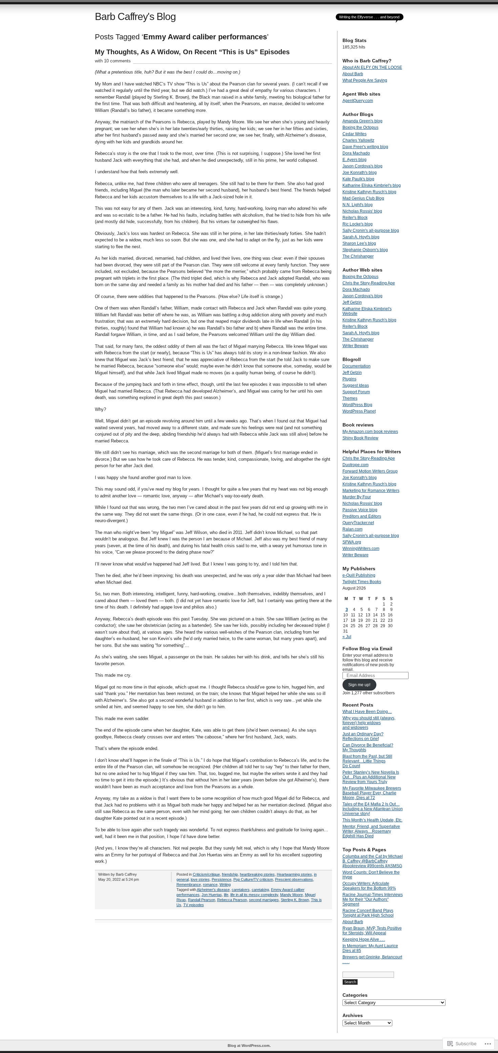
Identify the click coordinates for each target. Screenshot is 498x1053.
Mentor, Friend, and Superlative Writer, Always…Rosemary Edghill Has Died (371, 831)
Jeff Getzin (352, 302)
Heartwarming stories (294, 874)
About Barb (353, 74)
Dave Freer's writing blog (365, 146)
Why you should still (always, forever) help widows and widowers (369, 723)
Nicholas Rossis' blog (362, 211)
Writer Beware (356, 345)
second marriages (264, 900)
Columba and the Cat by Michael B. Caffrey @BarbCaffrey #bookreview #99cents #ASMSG (373, 861)
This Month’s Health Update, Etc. (372, 820)
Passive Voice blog (360, 510)
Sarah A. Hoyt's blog (361, 237)
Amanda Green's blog (362, 121)
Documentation (357, 366)
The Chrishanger (358, 256)
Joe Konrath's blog (360, 172)
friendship (230, 874)
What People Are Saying (365, 80)
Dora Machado (356, 153)
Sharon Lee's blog (359, 243)
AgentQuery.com (358, 100)
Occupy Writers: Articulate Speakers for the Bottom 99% (369, 886)
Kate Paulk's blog (358, 179)
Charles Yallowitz (358, 140)
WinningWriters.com (361, 548)
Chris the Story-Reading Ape (369, 283)
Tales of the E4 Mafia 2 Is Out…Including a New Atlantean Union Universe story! (373, 809)
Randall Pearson (201, 900)
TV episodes (193, 905)
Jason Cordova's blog (362, 166)
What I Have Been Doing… (367, 711)
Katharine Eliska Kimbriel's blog (372, 185)
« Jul (347, 636)
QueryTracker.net (358, 522)
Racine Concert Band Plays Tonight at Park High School (368, 913)
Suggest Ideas (356, 385)
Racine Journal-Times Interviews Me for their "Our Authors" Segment (373, 899)
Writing (225, 884)
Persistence (221, 879)
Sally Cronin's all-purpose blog (371, 230)
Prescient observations (294, 879)
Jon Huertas (212, 895)
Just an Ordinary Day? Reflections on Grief (363, 736)
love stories (200, 879)
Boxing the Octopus (360, 127)
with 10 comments (113, 60)
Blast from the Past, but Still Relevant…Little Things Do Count (367, 761)
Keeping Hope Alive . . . (364, 939)
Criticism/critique (206, 874)
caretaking (260, 890)
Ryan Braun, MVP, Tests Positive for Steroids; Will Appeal (372, 930)
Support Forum (356, 392)
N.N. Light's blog (358, 204)
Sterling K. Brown (295, 900)
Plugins (349, 379)
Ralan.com (352, 529)
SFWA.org (352, 542)
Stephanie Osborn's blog (365, 249)
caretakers (241, 890)
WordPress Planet (359, 411)
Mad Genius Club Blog (363, 198)
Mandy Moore (291, 895)
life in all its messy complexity (254, 895)
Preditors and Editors (362, 516)
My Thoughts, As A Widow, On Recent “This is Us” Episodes (192, 52)
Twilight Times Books (362, 581)
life (226, 895)
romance (210, 884)
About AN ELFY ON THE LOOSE (372, 67)
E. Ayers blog (355, 159)
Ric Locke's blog (358, 224)
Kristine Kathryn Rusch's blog (369, 192)
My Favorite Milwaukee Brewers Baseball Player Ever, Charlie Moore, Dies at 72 (372, 793)
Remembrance (189, 884)
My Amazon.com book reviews (370, 431)
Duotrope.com (356, 464)
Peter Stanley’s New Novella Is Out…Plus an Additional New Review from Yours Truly (371, 777)
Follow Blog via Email (367, 648)
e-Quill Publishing (359, 575)
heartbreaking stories (257, 874)
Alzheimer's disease (213, 890)
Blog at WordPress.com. (249, 1046)
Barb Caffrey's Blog (135, 16)
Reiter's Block (355, 217)
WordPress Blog (357, 404)
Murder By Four (357, 497)
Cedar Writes (355, 134)
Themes (350, 398)
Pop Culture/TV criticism (253, 879)
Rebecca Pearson (232, 900)
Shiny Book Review (360, 438)
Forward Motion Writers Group (370, 471)
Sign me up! (359, 684)
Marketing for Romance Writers (371, 490)
